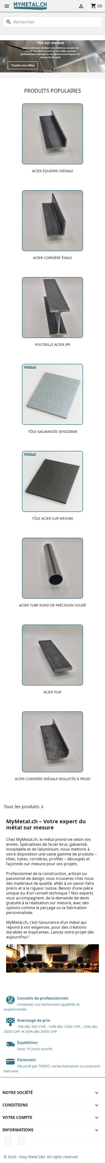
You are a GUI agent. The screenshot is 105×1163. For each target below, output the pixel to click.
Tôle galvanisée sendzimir (52, 431)
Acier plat (52, 692)
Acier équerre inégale (52, 171)
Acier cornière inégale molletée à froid (52, 778)
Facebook (8, 1141)
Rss (21, 1141)
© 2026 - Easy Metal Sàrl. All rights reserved (41, 1156)
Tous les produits (24, 807)
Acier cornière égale (52, 257)
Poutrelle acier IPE (52, 344)
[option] (52, 56)
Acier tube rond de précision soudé (52, 605)
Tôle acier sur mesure (52, 518)
